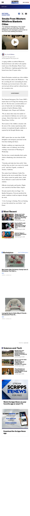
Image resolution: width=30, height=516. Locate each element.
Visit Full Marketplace (23, 252)
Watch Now (25, 2)
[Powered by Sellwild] (26, 342)
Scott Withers (10, 54)
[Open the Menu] (2, 2)
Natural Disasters (6, 14)
